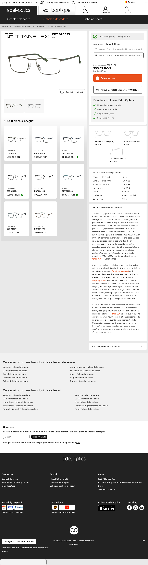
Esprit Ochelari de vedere (87, 409)
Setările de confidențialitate (15, 482)
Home (5, 26)
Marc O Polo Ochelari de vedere (18, 406)
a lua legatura (8, 486)
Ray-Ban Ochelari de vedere (16, 395)
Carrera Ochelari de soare (15, 377)
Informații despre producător (106, 346)
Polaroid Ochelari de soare (15, 381)
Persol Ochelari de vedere (87, 395)
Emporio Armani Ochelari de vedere (20, 409)
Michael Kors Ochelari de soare (85, 370)
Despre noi (7, 474)
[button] (18, 10)
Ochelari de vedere (21, 26)
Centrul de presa (10, 479)
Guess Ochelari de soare (82, 374)
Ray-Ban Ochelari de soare (15, 367)
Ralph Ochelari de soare (81, 377)
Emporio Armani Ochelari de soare (87, 367)
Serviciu (54, 474)
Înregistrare (105, 12)
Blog (100, 486)
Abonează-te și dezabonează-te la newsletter (120, 482)
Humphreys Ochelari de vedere (18, 402)
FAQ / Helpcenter (106, 479)
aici (78, 442)
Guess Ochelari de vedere (87, 399)
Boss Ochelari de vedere (86, 402)
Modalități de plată (59, 479)
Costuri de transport (59, 482)
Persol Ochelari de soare (14, 374)
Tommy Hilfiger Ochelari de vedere (91, 406)
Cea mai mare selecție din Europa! (23, 2)
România (132, 2)
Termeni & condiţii (10, 547)
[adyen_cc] (4, 507)
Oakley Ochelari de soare (15, 370)
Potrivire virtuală (75, 92)
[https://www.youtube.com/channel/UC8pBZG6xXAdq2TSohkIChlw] (141, 508)
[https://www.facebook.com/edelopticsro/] (129, 508)
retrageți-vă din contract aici (19, 541)
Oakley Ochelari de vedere (15, 399)
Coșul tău (127, 12)
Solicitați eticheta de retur (62, 486)
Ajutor (101, 474)
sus (143, 541)
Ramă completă (129, 195)
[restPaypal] (18, 507)
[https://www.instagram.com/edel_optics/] (135, 508)
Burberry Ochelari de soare (83, 381)
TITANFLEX (40, 26)
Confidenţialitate (29, 547)
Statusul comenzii (106, 489)
